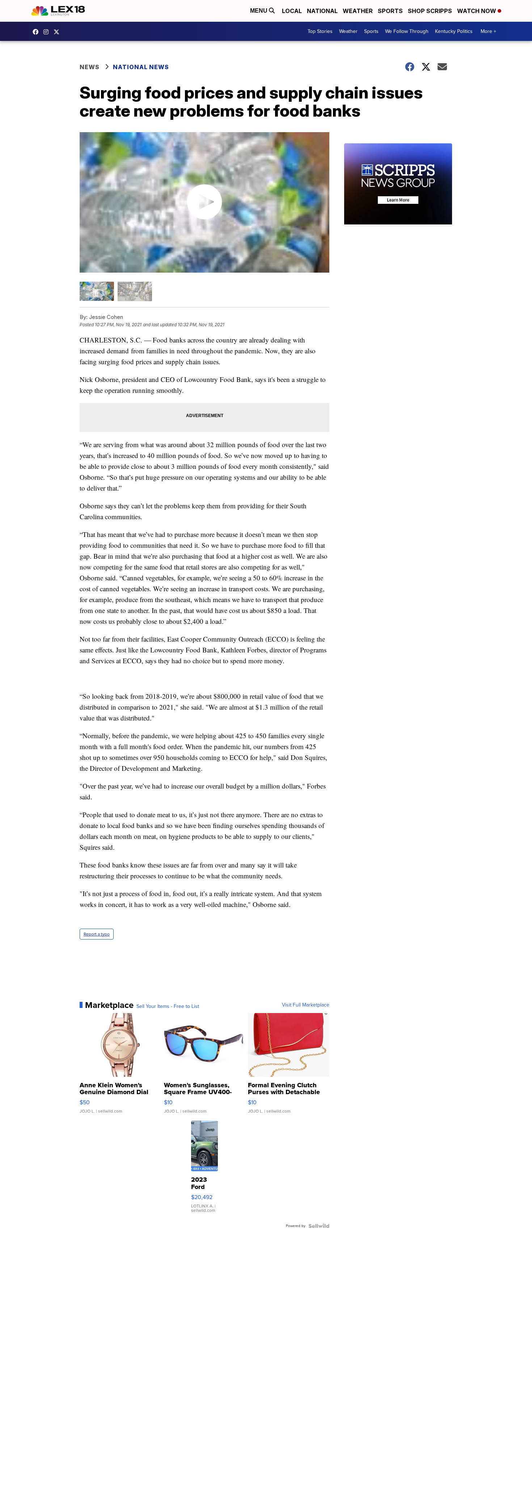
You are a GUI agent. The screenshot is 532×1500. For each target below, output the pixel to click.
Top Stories (320, 31)
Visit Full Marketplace (305, 1005)
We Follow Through (406, 31)
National (322, 10)
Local (292, 10)
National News (141, 67)
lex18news (58, 32)
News (90, 67)
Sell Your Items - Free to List (167, 1006)
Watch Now (477, 10)
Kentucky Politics (454, 31)
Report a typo (97, 934)
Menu (259, 11)
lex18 (37, 32)
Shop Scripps (430, 10)
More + (488, 31)
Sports (390, 10)
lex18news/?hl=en (47, 32)
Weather (358, 10)
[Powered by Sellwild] (318, 1225)
